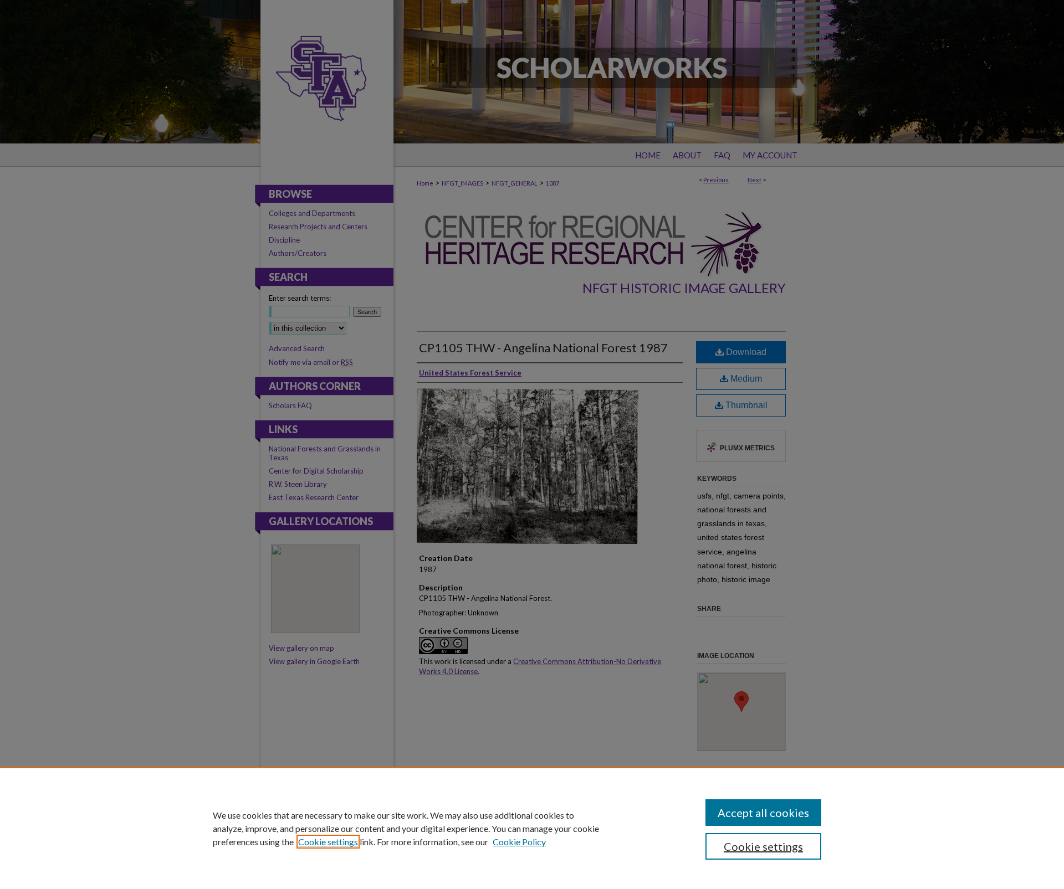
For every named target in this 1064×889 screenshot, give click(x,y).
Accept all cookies (763, 812)
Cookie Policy (519, 841)
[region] (532, 828)
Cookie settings (328, 841)
